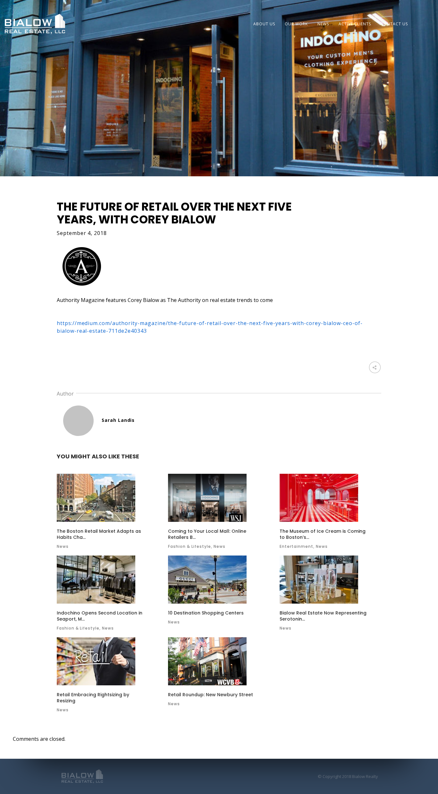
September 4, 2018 (82, 233)
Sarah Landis (118, 420)
